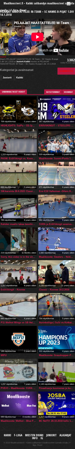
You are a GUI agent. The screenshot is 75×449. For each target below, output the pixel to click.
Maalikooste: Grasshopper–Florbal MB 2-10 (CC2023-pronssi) (57, 355)
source (3, 57)
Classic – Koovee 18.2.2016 (54, 289)
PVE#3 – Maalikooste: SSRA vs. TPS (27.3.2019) (19, 388)
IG (42, 438)
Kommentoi (66, 71)
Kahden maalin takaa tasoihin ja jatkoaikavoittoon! (19, 224)
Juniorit (20, 61)
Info (35, 438)
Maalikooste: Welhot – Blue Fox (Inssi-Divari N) (19, 421)
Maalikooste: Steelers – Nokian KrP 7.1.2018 (57, 257)
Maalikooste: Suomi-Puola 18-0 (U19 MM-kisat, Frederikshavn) (57, 158)
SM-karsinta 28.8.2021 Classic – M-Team (19, 191)
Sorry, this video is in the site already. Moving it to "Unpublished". (19, 257)
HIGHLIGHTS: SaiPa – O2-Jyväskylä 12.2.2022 (19, 125)
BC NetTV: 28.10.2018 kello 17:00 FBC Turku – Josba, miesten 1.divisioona (57, 421)
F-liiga (18, 435)
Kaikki (27, 61)
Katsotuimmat (53, 92)
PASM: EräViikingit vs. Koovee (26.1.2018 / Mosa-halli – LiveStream (19, 158)
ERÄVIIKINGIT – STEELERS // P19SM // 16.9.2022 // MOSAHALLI (57, 125)
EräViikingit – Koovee (13, 289)
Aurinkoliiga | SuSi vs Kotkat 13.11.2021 (57, 322)
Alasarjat (65, 435)
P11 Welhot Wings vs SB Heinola (19, 322)
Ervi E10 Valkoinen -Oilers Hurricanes (57, 191)
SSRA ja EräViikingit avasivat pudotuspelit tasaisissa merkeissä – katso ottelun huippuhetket (57, 224)
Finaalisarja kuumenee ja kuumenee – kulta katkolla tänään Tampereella (57, 388)
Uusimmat (68, 92)
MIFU (4, 355)
